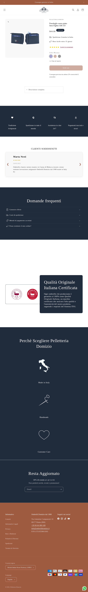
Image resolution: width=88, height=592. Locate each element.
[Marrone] (55, 56)
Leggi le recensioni (66, 47)
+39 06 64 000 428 (38, 525)
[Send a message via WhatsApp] (84, 588)
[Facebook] (58, 519)
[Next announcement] (83, 2)
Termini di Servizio (11, 548)
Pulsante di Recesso (11, 538)
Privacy (7, 529)
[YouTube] (69, 519)
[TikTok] (65, 519)
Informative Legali (11, 524)
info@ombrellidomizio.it (40, 528)
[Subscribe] (60, 489)
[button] (4, 10)
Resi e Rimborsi (10, 534)
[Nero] (59, 56)
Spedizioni (8, 543)
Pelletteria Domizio (15, 587)
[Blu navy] (50, 56)
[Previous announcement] (4, 2)
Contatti (8, 519)
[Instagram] (62, 519)
